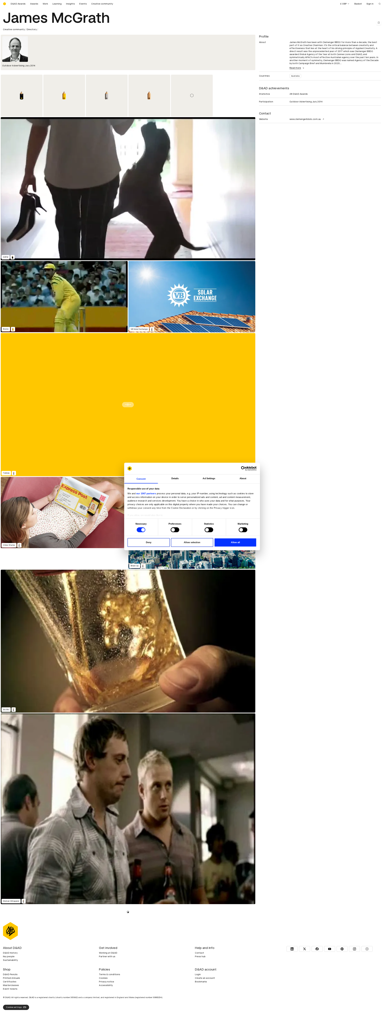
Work (45, 4)
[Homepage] (4, 3)
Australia (295, 76)
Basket (358, 4)
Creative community (102, 4)
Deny (148, 542)
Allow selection (192, 542)
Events (83, 4)
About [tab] (243, 478)
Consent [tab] (141, 479)
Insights (70, 4)
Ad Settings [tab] (209, 478)
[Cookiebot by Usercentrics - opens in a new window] (243, 468)
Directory (32, 29)
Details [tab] (175, 478)
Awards (34, 4)
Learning (57, 4)
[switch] (175, 529)
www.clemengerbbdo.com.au (305, 119)
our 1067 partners (146, 493)
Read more (295, 68)
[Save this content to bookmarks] (378, 22)
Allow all (235, 542)
